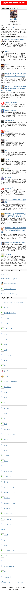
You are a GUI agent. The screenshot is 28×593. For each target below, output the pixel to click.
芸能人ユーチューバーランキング (14, 302)
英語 (5, 397)
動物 (5, 545)
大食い (6, 339)
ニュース (7, 561)
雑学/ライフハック (9, 492)
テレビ (6, 466)
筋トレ (6, 461)
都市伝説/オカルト (9, 503)
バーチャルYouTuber (10, 381)
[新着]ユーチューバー (7, 274)
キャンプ (7, 450)
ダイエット (7, 524)
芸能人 (6, 371)
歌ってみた (7, 387)
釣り (5, 424)
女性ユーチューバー (10, 289)
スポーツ (7, 455)
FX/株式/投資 (8, 577)
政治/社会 (7, 498)
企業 (5, 350)
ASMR (6, 440)
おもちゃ (7, 334)
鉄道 (12, 28)
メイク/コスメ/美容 (10, 434)
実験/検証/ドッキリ (10, 313)
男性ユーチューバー (10, 283)
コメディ (7, 323)
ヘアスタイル (8, 513)
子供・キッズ (8, 329)
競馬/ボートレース (9, 566)
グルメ (6, 376)
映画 (5, 540)
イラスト (7, 556)
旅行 (5, 413)
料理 (5, 360)
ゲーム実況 (7, 355)
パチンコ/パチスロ (9, 487)
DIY (5, 403)
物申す (6, 482)
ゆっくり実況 (8, 471)
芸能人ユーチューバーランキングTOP (12, 582)
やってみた (7, 307)
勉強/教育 (7, 508)
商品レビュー (8, 318)
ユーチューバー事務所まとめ (9, 294)
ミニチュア (7, 477)
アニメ (6, 445)
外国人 (6, 392)
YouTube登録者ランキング (9, 279)
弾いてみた (7, 429)
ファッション (8, 519)
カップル (7, 408)
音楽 (5, 344)
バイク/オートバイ (9, 550)
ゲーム (6, 535)
